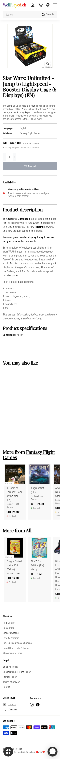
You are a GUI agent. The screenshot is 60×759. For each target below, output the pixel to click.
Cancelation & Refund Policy (17, 671)
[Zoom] (47, 63)
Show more (36, 119)
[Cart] (40, 5)
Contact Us (8, 627)
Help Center (9, 622)
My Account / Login (12, 653)
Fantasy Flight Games (30, 133)
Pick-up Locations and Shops (17, 643)
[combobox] (30, 14)
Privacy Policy (10, 676)
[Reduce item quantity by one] (4, 157)
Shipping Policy (10, 666)
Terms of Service (11, 682)
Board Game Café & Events (16, 648)
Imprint (6, 686)
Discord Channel (11, 632)
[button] (53, 752)
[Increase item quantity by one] (14, 157)
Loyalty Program (11, 638)
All (28, 530)
